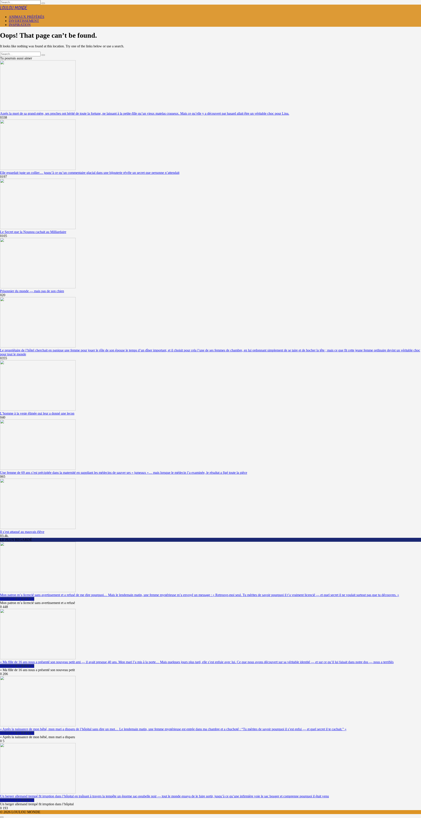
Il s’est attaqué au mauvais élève (22, 532)
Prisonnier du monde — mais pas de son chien (32, 291)
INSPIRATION (20, 25)
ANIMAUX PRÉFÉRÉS (26, 17)
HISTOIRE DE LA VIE (17, 599)
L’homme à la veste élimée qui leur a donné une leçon (37, 413)
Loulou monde (13, 8)
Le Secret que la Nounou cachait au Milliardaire (33, 232)
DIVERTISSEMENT (24, 21)
